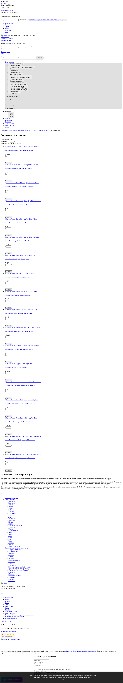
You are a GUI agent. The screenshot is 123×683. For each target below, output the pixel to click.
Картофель (11, 513)
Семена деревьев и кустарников (20, 76)
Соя (9, 539)
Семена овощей (15, 65)
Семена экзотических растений (20, 77)
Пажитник (11, 577)
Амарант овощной (14, 550)
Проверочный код (40, 671)
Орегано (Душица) (14, 575)
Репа (10, 536)
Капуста (11, 511)
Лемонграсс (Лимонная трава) (18, 570)
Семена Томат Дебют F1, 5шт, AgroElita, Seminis (18, 168)
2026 (11, 116)
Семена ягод (14, 70)
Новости (7, 601)
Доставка (8, 30)
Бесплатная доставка (11, 611)
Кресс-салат (12, 565)
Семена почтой (10, 613)
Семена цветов (15, 72)
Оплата (7, 28)
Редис (10, 532)
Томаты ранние (43, 130)
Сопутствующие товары (18, 84)
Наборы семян (14, 91)
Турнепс (11, 543)
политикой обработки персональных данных (44, 20)
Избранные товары (7, 38)
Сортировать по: (6, 139)
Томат (35, 130)
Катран (10, 556)
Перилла (11, 579)
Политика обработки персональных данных (19, 615)
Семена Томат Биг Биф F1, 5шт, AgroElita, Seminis (19, 150)
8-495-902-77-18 (6, 40)
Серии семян (14, 93)
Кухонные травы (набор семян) (18, 569)
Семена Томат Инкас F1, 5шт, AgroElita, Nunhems (19, 186)
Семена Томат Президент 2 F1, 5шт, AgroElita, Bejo (19, 331)
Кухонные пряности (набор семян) (19, 567)
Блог (6, 32)
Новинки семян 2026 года (18, 86)
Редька (10, 534)
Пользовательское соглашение (14, 616)
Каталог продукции (16, 64)
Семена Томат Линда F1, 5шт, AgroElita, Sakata (18, 222)
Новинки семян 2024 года (18, 90)
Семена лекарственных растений (21, 69)
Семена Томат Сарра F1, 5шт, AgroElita (16, 367)
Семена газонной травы (18, 83)
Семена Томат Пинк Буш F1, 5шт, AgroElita (17, 259)
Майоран (11, 574)
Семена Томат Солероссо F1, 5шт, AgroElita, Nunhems (20, 385)
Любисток (11, 572)
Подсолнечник (13, 530)
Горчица (11, 555)
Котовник (11, 562)
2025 (11, 115)
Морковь (11, 522)
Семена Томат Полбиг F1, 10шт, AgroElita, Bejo (18, 295)
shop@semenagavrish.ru (8, 631)
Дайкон (10, 508)
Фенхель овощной (14, 546)
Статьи (7, 603)
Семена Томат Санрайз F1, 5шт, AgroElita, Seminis (19, 349)
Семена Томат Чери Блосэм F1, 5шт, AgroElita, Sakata (20, 458)
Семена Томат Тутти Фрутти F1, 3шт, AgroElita (18, 422)
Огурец (10, 524)
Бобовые (11, 505)
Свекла (10, 537)
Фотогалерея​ (9, 606)
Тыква (10, 544)
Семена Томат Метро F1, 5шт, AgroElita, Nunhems (19, 241)
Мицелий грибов (15, 74)
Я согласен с (40, 20)
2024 (11, 113)
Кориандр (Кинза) (14, 560)
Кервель (11, 558)
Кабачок (11, 510)
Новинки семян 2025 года (18, 88)
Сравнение (5, 37)
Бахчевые (11, 503)
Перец (10, 529)
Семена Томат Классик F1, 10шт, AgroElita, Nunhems (19, 204)
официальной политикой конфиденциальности (80, 651)
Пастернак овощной (15, 525)
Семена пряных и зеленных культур (21, 67)
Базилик (11, 553)
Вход (2, 10)
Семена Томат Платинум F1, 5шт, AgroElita (17, 277)
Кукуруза (11, 515)
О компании (9, 23)
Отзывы (7, 610)
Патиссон (11, 527)
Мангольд (11, 518)
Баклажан (11, 501)
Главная (3, 130)
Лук (9, 517)
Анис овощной (13, 551)
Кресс (10, 563)
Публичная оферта (11, 618)
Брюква (10, 506)
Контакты (8, 25)
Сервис (7, 26)
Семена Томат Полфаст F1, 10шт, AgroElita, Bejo (18, 313)
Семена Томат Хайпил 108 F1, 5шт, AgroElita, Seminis (20, 440)
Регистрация (9, 10)
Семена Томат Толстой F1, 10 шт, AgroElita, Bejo (18, 403)
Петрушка (11, 581)
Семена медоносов (16, 81)
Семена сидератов (16, 79)
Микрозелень (12, 520)
